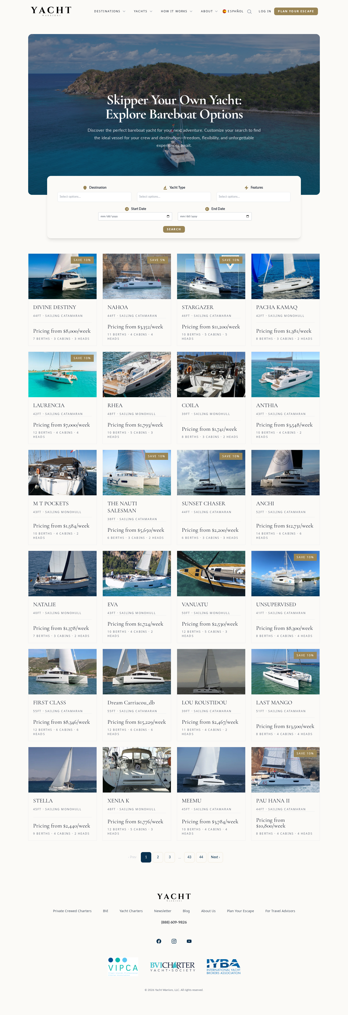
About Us (208, 911)
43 (189, 857)
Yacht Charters (131, 911)
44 (201, 857)
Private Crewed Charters (72, 911)
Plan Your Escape (296, 11)
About (207, 11)
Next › (215, 857)
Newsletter (162, 911)
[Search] (251, 11)
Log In (265, 11)
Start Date (138, 209)
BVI (105, 911)
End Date (218, 209)
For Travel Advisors (280, 911)
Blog (186, 911)
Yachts (141, 11)
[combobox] (95, 197)
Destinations (107, 11)
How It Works (174, 11)
